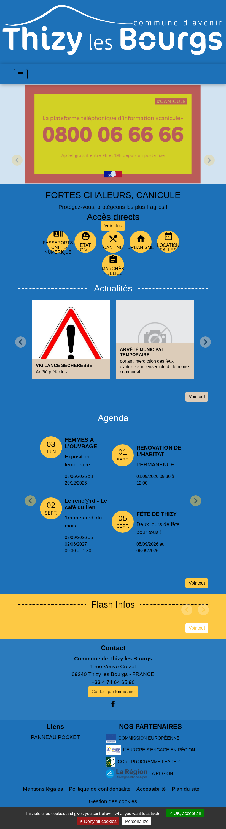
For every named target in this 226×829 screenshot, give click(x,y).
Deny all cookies (100, 821)
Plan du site (186, 789)
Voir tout (197, 396)
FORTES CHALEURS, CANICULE (113, 195)
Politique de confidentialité (100, 789)
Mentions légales (43, 789)
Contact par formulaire (113, 691)
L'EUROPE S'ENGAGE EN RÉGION (159, 749)
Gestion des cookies (113, 801)
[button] (17, 160)
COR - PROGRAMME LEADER (149, 761)
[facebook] (113, 704)
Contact (113, 648)
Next (195, 500)
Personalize (137, 821)
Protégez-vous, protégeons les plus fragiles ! (113, 207)
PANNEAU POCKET (55, 737)
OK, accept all (187, 813)
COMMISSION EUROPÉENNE (149, 737)
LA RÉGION (161, 773)
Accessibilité (151, 789)
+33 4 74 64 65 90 (113, 682)
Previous (30, 500)
